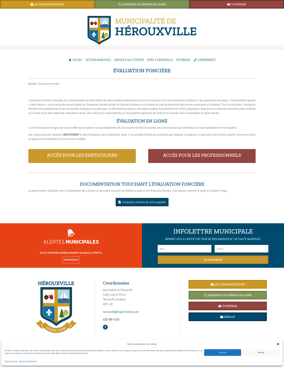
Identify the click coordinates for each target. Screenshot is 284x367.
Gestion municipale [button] (98, 60)
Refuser (261, 352)
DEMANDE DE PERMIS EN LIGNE (144, 4)
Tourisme (238, 4)
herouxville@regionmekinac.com (121, 312)
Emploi (229, 317)
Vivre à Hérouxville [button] (160, 60)
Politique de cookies (11, 361)
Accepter (222, 352)
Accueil (77, 60)
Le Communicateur (49, 4)
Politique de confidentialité (28, 361)
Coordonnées (206, 60)
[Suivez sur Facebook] (105, 327)
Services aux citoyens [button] (129, 60)
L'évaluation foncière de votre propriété (144, 202)
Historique (183, 60)
